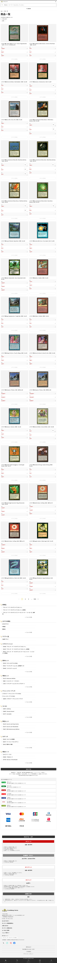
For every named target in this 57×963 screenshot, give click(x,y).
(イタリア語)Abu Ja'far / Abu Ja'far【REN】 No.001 (11, 119)
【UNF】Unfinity (6, 708)
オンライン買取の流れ (7, 928)
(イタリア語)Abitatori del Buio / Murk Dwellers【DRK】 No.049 (14, 81)
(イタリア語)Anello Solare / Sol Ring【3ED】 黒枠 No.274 (12, 541)
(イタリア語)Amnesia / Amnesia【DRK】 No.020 (11, 426)
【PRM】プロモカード (7, 757)
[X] (3, 943)
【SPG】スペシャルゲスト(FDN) (10, 663)
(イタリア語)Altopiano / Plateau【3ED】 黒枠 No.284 (40, 390)
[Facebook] (14, 943)
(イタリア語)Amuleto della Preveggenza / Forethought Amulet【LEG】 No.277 (12, 465)
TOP (2, 11)
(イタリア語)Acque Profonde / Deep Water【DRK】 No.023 (13, 241)
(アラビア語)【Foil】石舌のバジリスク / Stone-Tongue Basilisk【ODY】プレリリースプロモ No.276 (14, 44)
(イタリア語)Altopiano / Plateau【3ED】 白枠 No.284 (12, 390)
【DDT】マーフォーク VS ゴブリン (10, 741)
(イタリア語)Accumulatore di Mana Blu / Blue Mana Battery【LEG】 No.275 (13, 160)
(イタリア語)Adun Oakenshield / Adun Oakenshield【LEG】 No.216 (13, 278)
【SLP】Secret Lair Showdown (10, 726)
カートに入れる (14, 59)
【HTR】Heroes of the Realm (9, 759)
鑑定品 (3, 629)
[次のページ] (38, 599)
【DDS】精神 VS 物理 (7, 744)
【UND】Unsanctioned (8, 711)
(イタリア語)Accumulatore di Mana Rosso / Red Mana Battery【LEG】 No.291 (14, 201)
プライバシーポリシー (28, 954)
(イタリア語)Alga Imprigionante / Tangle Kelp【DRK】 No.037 (14, 316)
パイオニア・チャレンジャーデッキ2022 (11, 693)
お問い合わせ (5, 925)
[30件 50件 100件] (3, 21)
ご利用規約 (28, 951)
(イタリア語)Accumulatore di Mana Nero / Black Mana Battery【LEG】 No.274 (42, 160)
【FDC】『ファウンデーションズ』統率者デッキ (13, 665)
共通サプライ (5, 639)
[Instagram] (10, 943)
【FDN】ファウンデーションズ (9, 668)
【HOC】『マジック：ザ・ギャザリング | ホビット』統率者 (15, 649)
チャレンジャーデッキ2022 (8, 696)
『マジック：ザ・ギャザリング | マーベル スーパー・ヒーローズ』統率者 (18, 613)
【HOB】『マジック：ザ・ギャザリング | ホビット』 (14, 646)
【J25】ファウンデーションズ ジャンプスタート (13, 683)
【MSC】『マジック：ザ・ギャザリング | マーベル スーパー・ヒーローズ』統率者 (18, 652)
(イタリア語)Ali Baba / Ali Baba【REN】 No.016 (39, 316)
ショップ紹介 (5, 932)
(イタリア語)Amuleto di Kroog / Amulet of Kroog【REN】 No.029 (41, 465)
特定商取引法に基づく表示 (28, 949)
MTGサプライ (5, 624)
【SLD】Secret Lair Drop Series (10, 724)
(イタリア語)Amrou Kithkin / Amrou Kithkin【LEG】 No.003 (41, 426)
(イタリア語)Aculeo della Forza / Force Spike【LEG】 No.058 (41, 241)
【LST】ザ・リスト (7, 754)
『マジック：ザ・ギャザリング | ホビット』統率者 (14, 610)
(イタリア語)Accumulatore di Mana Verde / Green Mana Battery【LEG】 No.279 (40, 201)
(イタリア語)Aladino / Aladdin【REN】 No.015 (38, 278)
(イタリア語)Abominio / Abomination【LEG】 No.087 (40, 81)
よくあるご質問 (5, 930)
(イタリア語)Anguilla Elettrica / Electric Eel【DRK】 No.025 (13, 578)
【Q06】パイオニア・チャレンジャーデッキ (12, 698)
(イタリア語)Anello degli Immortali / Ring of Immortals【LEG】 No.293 (12, 503)
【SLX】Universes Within (8, 678)
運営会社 (28, 947)
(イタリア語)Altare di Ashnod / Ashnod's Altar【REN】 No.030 (42, 353)
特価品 (3, 626)
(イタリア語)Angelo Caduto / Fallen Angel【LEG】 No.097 (41, 541)
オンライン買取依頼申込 (7, 923)
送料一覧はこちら (13, 887)
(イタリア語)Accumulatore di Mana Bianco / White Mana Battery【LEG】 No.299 (41, 120)
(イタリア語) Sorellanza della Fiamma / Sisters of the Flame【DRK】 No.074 (42, 44)
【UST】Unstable (6, 714)
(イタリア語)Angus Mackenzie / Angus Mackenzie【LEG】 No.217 (41, 578)
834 (35, 599)
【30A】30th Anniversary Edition (10, 729)
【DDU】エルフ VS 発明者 (8, 739)
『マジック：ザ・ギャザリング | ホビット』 (12, 607)
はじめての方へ (5, 921)
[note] (7, 943)
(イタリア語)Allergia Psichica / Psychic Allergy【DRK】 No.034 (14, 353)
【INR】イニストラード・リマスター (10, 681)
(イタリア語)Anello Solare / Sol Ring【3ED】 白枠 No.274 (41, 502)
